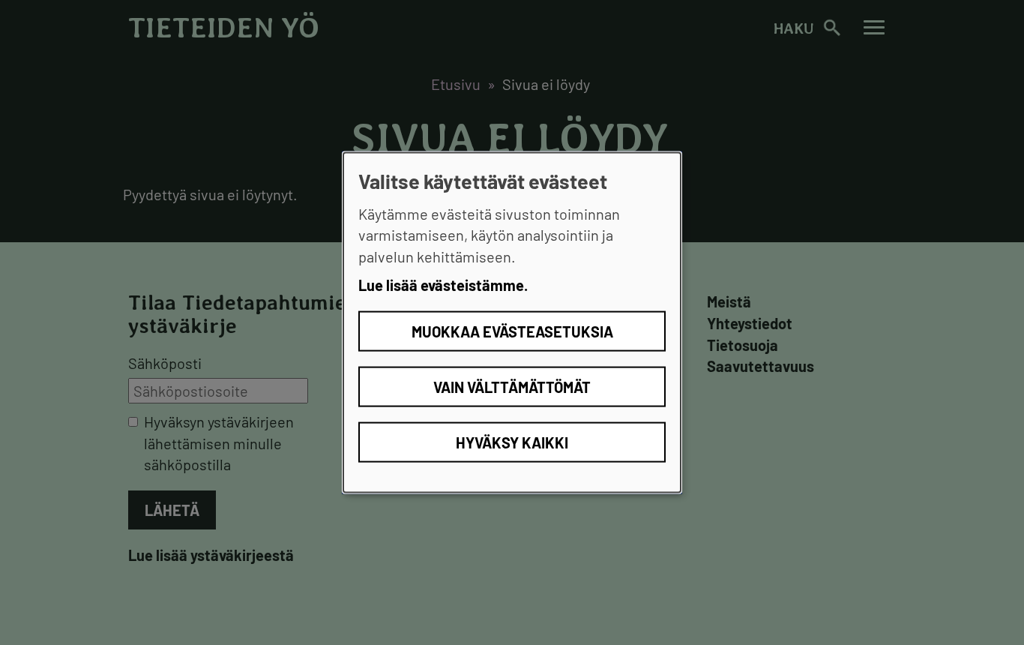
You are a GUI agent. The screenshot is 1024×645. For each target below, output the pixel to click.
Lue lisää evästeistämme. (443, 285)
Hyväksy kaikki (512, 442)
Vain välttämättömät (512, 386)
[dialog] (512, 323)
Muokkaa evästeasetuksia (512, 331)
